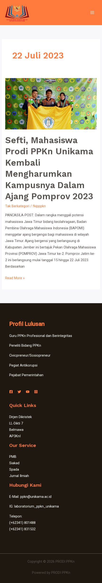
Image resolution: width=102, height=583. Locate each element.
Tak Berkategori (17, 206)
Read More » (15, 277)
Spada (14, 469)
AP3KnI (15, 436)
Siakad (14, 463)
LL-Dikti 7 (16, 423)
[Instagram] (36, 391)
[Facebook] (11, 391)
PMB (12, 457)
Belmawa (16, 430)
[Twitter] (19, 391)
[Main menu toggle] (92, 13)
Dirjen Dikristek (20, 417)
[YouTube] (27, 391)
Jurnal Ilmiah (19, 476)
